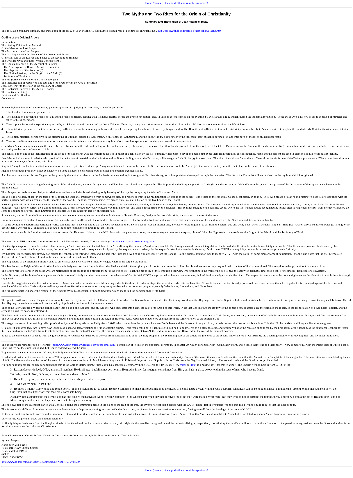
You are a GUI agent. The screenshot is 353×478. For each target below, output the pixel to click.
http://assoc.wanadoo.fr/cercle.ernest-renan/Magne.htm (189, 30)
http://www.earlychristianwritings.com (133, 241)
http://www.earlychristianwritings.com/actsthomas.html (84, 344)
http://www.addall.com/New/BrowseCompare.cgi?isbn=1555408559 (40, 461)
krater (193, 364)
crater (182, 364)
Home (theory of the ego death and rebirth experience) (176, 2)
